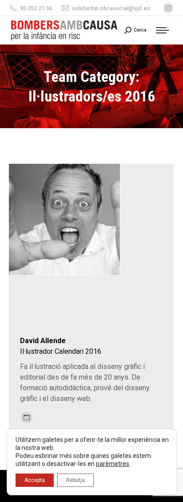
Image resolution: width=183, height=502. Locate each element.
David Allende (43, 340)
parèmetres (112, 463)
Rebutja (75, 480)
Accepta (34, 480)
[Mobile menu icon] (164, 30)
